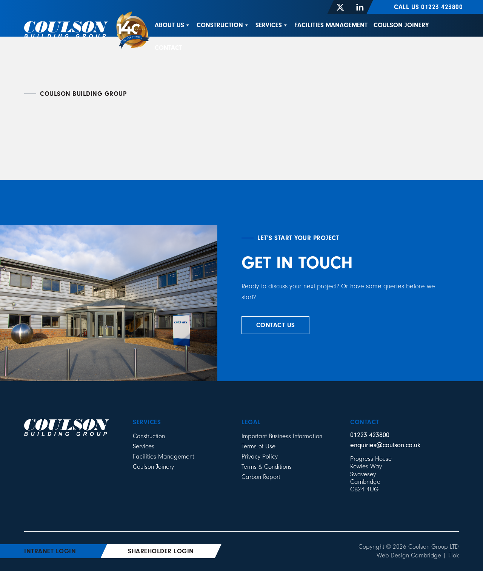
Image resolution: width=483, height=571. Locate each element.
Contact (168, 47)
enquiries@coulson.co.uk (385, 445)
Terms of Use (258, 446)
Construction (220, 25)
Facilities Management (331, 25)
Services (268, 25)
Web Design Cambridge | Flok (418, 555)
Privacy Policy (260, 456)
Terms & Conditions (267, 466)
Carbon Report (261, 476)
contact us (275, 325)
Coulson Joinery (401, 25)
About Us (169, 25)
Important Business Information (282, 436)
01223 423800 (369, 435)
